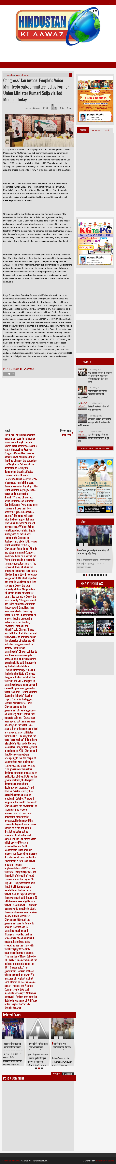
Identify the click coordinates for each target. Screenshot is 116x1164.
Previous (3, 1029)
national (19, 75)
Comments (95, 130)
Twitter (9, 374)
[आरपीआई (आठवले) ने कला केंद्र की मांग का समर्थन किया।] (94, 535)
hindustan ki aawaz (105, 1160)
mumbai (10, 75)
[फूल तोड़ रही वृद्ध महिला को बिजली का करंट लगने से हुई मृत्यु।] (82, 434)
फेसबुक (83, 130)
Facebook (5, 374)
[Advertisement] (57, 52)
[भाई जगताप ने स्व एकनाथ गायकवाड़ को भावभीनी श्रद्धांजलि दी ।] (82, 390)
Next (72, 1029)
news (26, 75)
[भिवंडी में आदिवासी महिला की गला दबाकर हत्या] (82, 406)
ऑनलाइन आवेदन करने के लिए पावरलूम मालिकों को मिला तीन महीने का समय (94, 422)
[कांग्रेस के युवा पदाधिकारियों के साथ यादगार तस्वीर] (62, 1028)
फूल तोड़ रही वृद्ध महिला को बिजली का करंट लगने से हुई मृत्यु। (93, 437)
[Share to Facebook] (13, 1031)
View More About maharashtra (95, 448)
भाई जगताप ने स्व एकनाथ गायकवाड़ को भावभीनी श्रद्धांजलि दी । (92, 394)
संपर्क (107, 130)
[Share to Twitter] (17, 1031)
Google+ (13, 374)
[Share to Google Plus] (21, 1031)
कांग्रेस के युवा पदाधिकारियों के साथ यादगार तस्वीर (62, 1047)
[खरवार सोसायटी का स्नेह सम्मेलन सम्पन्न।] (13, 1028)
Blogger (56, 1073)
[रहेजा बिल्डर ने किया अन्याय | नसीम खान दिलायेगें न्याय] (95, 601)
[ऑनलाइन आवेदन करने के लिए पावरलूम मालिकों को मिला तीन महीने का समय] (82, 418)
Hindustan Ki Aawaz (31, 108)
